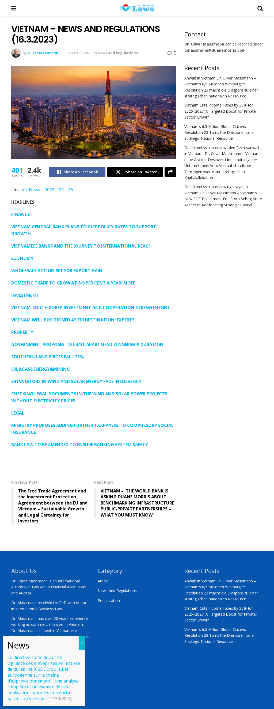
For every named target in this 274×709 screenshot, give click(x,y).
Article (103, 580)
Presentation (109, 600)
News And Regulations (117, 590)
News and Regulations (118, 52)
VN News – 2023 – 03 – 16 (47, 190)
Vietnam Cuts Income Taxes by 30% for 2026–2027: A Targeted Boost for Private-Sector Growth (220, 111)
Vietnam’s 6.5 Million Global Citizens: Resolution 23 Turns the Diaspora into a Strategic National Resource (219, 132)
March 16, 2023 (80, 52)
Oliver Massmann (43, 52)
